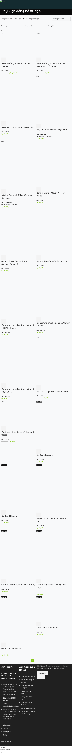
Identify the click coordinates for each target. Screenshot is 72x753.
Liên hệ (5, 728)
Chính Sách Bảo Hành (28, 676)
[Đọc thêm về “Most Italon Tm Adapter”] (38, 624)
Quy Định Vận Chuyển (28, 708)
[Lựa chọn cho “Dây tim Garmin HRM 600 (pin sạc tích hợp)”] (3, 191)
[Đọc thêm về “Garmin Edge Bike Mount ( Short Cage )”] (38, 581)
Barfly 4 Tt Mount (9, 516)
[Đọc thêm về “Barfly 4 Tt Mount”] (3, 512)
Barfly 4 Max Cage (44, 455)
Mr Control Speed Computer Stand (52, 391)
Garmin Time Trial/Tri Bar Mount (51, 261)
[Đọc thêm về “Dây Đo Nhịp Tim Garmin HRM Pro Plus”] (38, 515)
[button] (3, 60)
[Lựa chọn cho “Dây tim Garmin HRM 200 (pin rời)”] (38, 126)
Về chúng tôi (7, 725)
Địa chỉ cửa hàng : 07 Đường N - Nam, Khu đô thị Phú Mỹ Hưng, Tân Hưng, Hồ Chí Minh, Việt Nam (9, 714)
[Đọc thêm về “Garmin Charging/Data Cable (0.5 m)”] (3, 581)
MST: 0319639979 (9, 695)
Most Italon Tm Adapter (47, 627)
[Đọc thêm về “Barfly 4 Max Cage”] (38, 451)
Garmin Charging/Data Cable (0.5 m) (18, 585)
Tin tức (5, 735)
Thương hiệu (7, 732)
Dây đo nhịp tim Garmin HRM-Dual (17, 127)
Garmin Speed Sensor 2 (12, 648)
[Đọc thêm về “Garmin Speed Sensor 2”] (3, 645)
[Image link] (44, 681)
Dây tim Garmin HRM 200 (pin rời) (52, 130)
